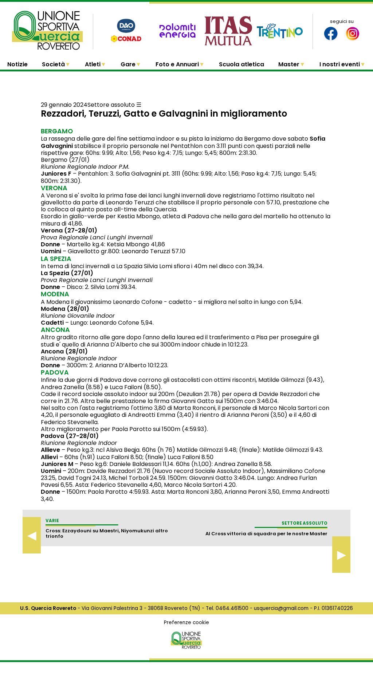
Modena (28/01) (65, 309)
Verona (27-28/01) (69, 230)
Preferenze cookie (186, 622)
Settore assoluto (111, 105)
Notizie (17, 64)
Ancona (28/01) (64, 351)
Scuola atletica (241, 64)
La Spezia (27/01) (67, 273)
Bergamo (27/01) (65, 160)
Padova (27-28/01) (70, 436)
